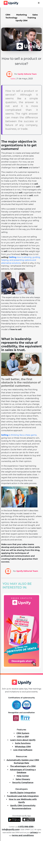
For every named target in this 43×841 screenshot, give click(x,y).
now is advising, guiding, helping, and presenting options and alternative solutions (20, 260)
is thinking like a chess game (22, 435)
